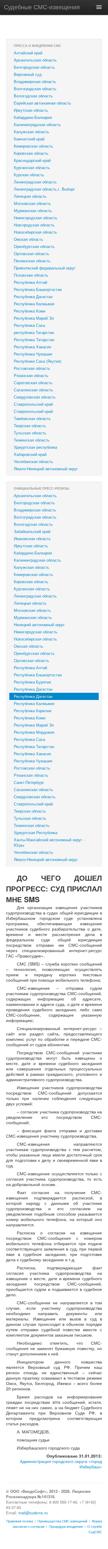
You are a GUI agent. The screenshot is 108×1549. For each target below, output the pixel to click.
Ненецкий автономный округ (39, 624)
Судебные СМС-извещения (42, 6)
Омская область (28, 239)
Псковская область (31, 275)
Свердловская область (35, 397)
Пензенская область (32, 260)
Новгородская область (34, 225)
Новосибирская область (35, 232)
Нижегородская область (35, 217)
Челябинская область (33, 461)
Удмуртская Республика (35, 832)
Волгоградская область (35, 88)
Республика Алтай (30, 282)
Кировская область (31, 153)
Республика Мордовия (34, 732)
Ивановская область (32, 538)
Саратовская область (33, 382)
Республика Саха (29, 325)
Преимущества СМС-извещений (62, 1521)
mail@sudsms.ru (33, 1513)
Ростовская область (32, 368)
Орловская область (31, 253)
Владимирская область (35, 81)
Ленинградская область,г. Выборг (44, 189)
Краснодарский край (32, 160)
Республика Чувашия (33, 354)
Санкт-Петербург (29, 782)
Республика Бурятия (32, 682)
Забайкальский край (32, 531)
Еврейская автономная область (42, 103)
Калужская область (31, 131)
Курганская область (32, 167)
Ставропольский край (33, 404)
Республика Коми (29, 311)
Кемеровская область (33, 146)
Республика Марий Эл (34, 318)
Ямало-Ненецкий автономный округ (46, 468)
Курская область (29, 174)
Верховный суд (28, 74)
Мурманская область (33, 210)
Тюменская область (32, 440)
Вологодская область (33, 96)
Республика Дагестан (33, 296)
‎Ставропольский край (33, 411)
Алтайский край (28, 53)
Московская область (32, 203)
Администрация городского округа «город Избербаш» (61, 1464)
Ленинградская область (35, 182)
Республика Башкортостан (38, 289)
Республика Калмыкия (34, 304)
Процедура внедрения (66, 1526)
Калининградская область (37, 124)
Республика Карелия (32, 710)
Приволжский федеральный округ (45, 268)
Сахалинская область (33, 390)
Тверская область (30, 425)
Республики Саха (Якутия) (37, 361)
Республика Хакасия (32, 347)
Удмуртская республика (35, 447)
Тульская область (30, 433)
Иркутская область (31, 110)
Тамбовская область (32, 418)
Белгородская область (34, 67)
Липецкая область (30, 196)
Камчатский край (29, 139)
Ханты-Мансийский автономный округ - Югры (49, 842)
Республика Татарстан (34, 339)
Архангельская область (35, 60)
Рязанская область (31, 375)
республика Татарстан (34, 332)
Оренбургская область (34, 246)
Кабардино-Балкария (33, 117)
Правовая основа (19, 1521)
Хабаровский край (30, 454)
